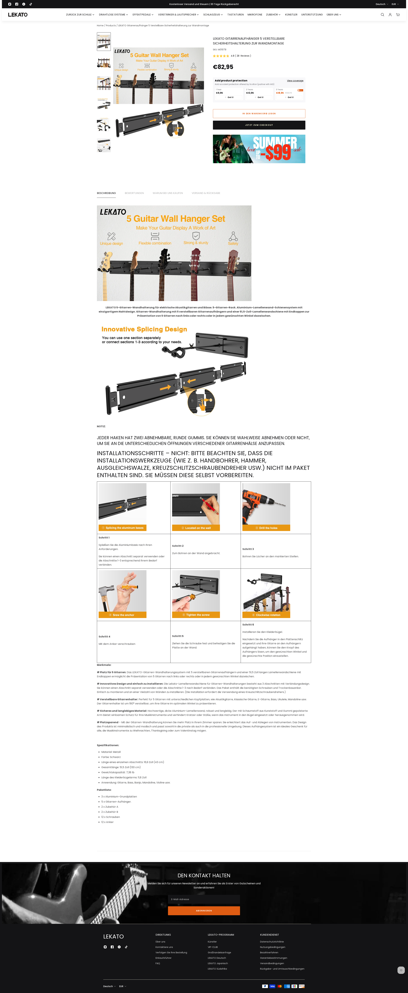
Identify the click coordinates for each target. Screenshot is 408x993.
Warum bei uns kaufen (168, 193)
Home (100, 25)
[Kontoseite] (390, 14)
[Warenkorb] (398, 14)
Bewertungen (134, 193)
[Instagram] (9, 4)
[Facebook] (16, 4)
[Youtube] (23, 4)
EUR (394, 4)
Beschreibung (106, 193)
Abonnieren (204, 910)
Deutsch (380, 4)
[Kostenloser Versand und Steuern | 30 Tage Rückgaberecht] (204, 4)
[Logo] (17, 14)
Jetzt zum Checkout (259, 125)
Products (111, 25)
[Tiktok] (30, 4)
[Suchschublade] (382, 14)
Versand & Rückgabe (206, 193)
